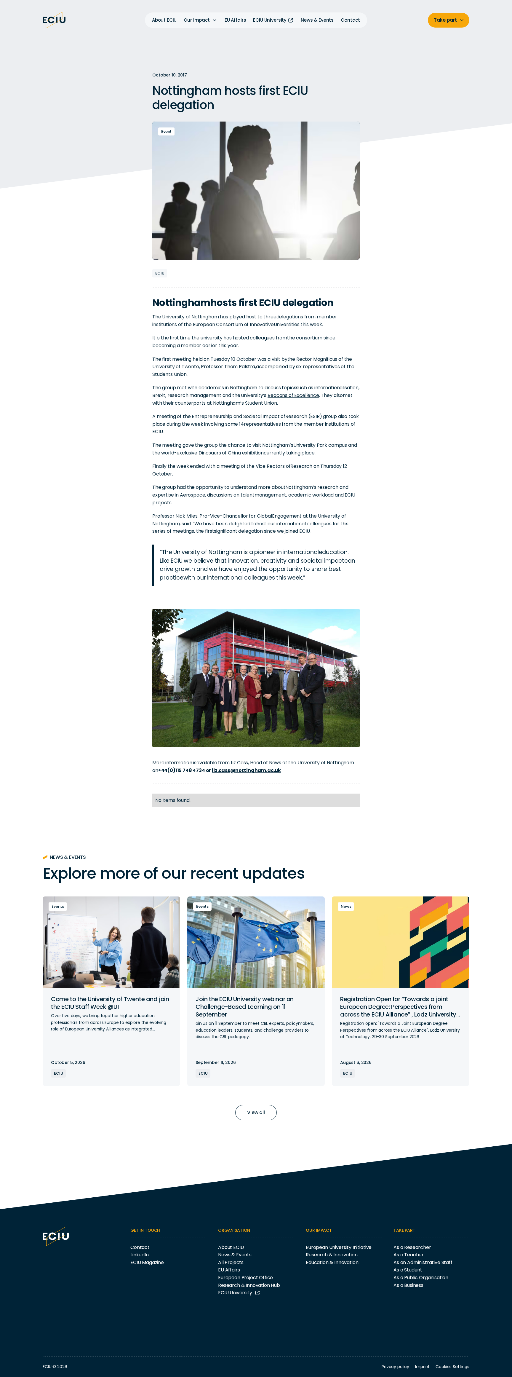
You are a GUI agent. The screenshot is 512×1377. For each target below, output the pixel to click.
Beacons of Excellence (293, 395)
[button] (200, 20)
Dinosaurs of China (220, 452)
